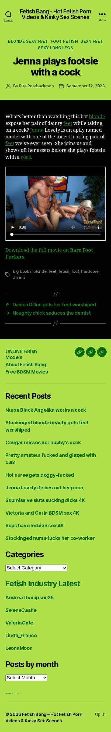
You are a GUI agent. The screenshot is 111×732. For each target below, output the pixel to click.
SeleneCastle (21, 610)
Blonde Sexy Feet (28, 41)
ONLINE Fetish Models (21, 354)
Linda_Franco (21, 635)
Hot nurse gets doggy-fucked (39, 475)
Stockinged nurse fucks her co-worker (50, 538)
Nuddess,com (17, 693)
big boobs (22, 271)
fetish (63, 271)
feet (67, 123)
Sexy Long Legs (55, 47)
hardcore (90, 271)
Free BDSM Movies (26, 372)
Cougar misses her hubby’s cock (43, 442)
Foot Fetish (64, 41)
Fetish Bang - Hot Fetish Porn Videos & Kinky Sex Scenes (55, 14)
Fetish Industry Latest (42, 583)
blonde (97, 117)
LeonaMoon (19, 648)
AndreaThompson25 (29, 597)
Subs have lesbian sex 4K (34, 525)
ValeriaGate (19, 623)
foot (75, 271)
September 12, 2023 (85, 85)
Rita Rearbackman (36, 85)
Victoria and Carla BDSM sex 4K (42, 513)
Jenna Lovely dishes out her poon (44, 487)
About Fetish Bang (25, 364)
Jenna (37, 130)
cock (26, 157)
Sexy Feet (92, 41)
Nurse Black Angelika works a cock (45, 410)
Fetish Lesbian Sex (9, 693)
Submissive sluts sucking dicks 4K (45, 500)
